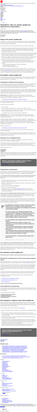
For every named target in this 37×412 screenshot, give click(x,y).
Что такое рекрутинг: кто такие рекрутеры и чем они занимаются (13, 350)
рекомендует (23, 307)
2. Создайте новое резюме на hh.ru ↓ (6, 295)
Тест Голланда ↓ (3, 149)
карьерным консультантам (21, 188)
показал (27, 261)
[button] (1, 17)
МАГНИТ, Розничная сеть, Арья (17, 357)
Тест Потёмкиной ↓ (3, 150)
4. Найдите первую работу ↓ (5, 297)
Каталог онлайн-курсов (5, 281)
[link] (2, 15)
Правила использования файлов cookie (17, 5)
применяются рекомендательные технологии (19, 404)
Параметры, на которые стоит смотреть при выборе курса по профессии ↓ (11, 283)
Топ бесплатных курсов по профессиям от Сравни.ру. (10, 278)
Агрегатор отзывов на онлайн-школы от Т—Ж (9, 279)
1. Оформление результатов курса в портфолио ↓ (8, 294)
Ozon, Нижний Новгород (22, 355)
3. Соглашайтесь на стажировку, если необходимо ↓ (8, 296)
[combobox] (4, 409)
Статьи (3, 22)
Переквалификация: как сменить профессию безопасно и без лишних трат (14, 348)
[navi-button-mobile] (1, 20)
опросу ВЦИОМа (24, 31)
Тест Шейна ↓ (3, 151)
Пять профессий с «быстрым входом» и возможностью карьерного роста (14, 346)
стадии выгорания (7, 69)
